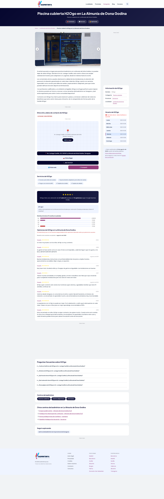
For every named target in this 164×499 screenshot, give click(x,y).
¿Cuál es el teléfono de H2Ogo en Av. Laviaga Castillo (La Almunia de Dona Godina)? (61, 366)
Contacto (70, 466)
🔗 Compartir (83, 167)
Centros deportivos (58, 399)
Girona (113, 463)
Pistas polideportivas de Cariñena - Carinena (53, 416)
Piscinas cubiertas (43, 399)
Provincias (98, 4)
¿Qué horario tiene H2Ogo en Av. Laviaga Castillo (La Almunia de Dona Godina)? (60, 375)
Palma (91, 469)
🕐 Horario (82, 21)
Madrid (91, 456)
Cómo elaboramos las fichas (113, 153)
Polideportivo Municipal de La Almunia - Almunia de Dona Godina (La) (61, 414)
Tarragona (114, 471)
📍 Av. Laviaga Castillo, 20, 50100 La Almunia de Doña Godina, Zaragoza (68, 153)
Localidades (89, 4)
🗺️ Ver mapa (67, 140)
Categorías (106, 4)
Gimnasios (71, 399)
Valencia (113, 466)
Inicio (36, 28)
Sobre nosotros (72, 463)
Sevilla (91, 461)
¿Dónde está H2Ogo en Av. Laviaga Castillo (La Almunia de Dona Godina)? (59, 371)
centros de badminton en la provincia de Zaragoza (53, 432)
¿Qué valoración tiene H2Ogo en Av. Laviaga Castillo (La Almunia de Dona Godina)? (61, 380)
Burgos (91, 466)
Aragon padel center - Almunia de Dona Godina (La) (55, 411)
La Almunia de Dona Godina (47, 28)
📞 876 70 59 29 (68, 162)
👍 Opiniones (93, 21)
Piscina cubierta (117, 95)
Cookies (70, 461)
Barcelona (92, 458)
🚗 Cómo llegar (68, 158)
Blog (113, 4)
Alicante (91, 463)
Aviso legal (71, 456)
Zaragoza (115, 98)
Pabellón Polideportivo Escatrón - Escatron (52, 419)
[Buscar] (127, 4)
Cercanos (120, 4)
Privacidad (71, 458)
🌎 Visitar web (52, 167)
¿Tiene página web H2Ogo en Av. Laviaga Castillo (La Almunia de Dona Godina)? (60, 385)
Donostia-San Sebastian (96, 471)
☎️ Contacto (70, 21)
